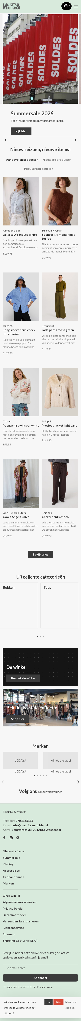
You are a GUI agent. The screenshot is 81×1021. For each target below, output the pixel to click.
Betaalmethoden (15, 915)
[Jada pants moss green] (60, 297)
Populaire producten (38, 168)
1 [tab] (37, 635)
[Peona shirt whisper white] (21, 392)
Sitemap (9, 934)
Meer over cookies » (71, 1005)
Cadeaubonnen (13, 877)
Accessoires (11, 870)
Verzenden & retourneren (21, 921)
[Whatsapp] (17, 838)
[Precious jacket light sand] (60, 392)
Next (75, 140)
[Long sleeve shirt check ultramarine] (21, 297)
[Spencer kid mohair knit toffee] (60, 201)
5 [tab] (46, 775)
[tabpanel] (59, 608)
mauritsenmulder (50, 791)
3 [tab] (43, 635)
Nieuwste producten (57, 159)
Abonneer (40, 977)
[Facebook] (4, 838)
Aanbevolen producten (22, 159)
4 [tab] (43, 775)
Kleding (8, 864)
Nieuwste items (14, 851)
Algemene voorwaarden (20, 902)
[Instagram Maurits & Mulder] (11, 838)
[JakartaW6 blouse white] (21, 201)
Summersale (11, 857)
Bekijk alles (40, 554)
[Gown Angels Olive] (21, 484)
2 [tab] (40, 635)
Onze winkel (11, 895)
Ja (48, 1001)
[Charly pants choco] (60, 484)
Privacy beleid (13, 908)
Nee (58, 1001)
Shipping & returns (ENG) (20, 940)
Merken (8, 883)
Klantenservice (13, 927)
